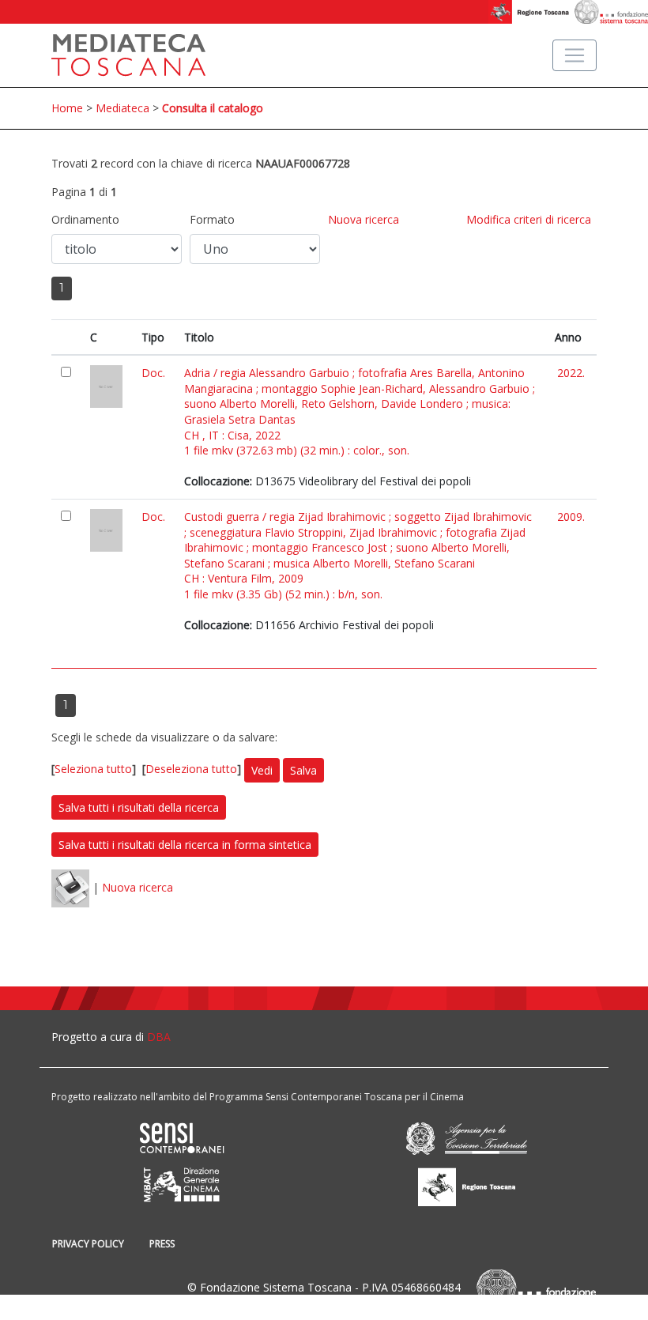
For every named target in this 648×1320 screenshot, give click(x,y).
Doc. (153, 372)
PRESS (162, 1243)
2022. (571, 372)
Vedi (262, 770)
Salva (303, 770)
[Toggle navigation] (574, 55)
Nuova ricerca (363, 219)
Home (67, 107)
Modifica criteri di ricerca (528, 219)
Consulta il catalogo (212, 107)
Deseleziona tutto (191, 768)
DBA (159, 1036)
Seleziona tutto (93, 768)
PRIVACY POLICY (88, 1243)
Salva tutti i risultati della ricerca (138, 807)
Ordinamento (85, 219)
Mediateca (122, 107)
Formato (212, 219)
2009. (571, 516)
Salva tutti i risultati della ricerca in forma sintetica (184, 844)
